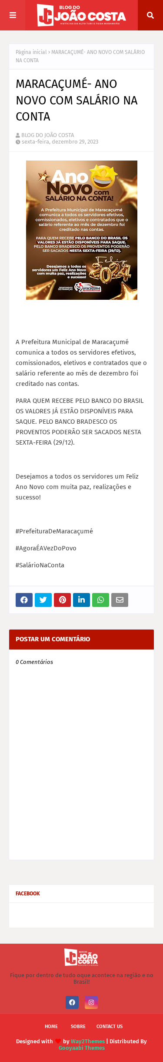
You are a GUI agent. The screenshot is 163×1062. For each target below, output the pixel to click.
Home (51, 1026)
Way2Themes (88, 1041)
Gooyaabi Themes (82, 1048)
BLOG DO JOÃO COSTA (47, 135)
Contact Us (109, 1026)
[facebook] (72, 1002)
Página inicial (31, 52)
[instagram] (91, 1002)
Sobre (78, 1026)
